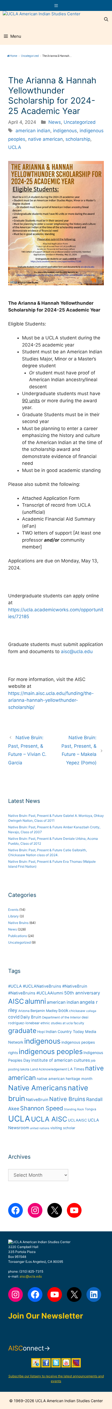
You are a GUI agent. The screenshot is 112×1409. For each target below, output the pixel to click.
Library (13, 916)
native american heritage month (64, 1078)
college (91, 1011)
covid (14, 1017)
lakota (24, 1069)
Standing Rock (74, 1109)
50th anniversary (82, 993)
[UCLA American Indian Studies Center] (41, 19)
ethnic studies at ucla (57, 1023)
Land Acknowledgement (48, 1069)
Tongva (90, 1109)
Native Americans (37, 1088)
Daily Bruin (30, 1017)
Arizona (24, 1011)
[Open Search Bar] (106, 19)
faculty (79, 1023)
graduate (22, 1031)
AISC (16, 1001)
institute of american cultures (60, 1060)
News (54, 122)
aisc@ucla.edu (77, 651)
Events (13, 910)
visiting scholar (62, 1128)
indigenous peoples (51, 1051)
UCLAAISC (77, 1120)
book (63, 1010)
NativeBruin (37, 1099)
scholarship (78, 139)
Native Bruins (18, 923)
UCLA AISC (49, 1119)
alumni (35, 1001)
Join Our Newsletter (45, 1315)
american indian (32, 130)
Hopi (41, 1032)
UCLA (14, 147)
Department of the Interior (61, 1017)
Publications (17, 936)
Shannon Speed (41, 1108)
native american (45, 139)
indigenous (65, 130)
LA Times (76, 1069)
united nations (39, 1128)
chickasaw (77, 1011)
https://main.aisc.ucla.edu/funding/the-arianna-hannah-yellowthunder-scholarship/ (51, 700)
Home (13, 55)
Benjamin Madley (44, 1011)
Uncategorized (30, 55)
